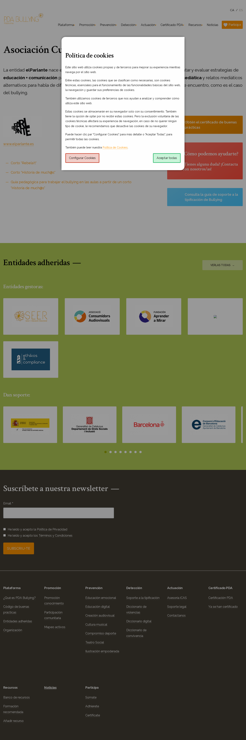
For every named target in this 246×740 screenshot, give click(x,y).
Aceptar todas (167, 158)
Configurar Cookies (82, 158)
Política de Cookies (115, 147)
